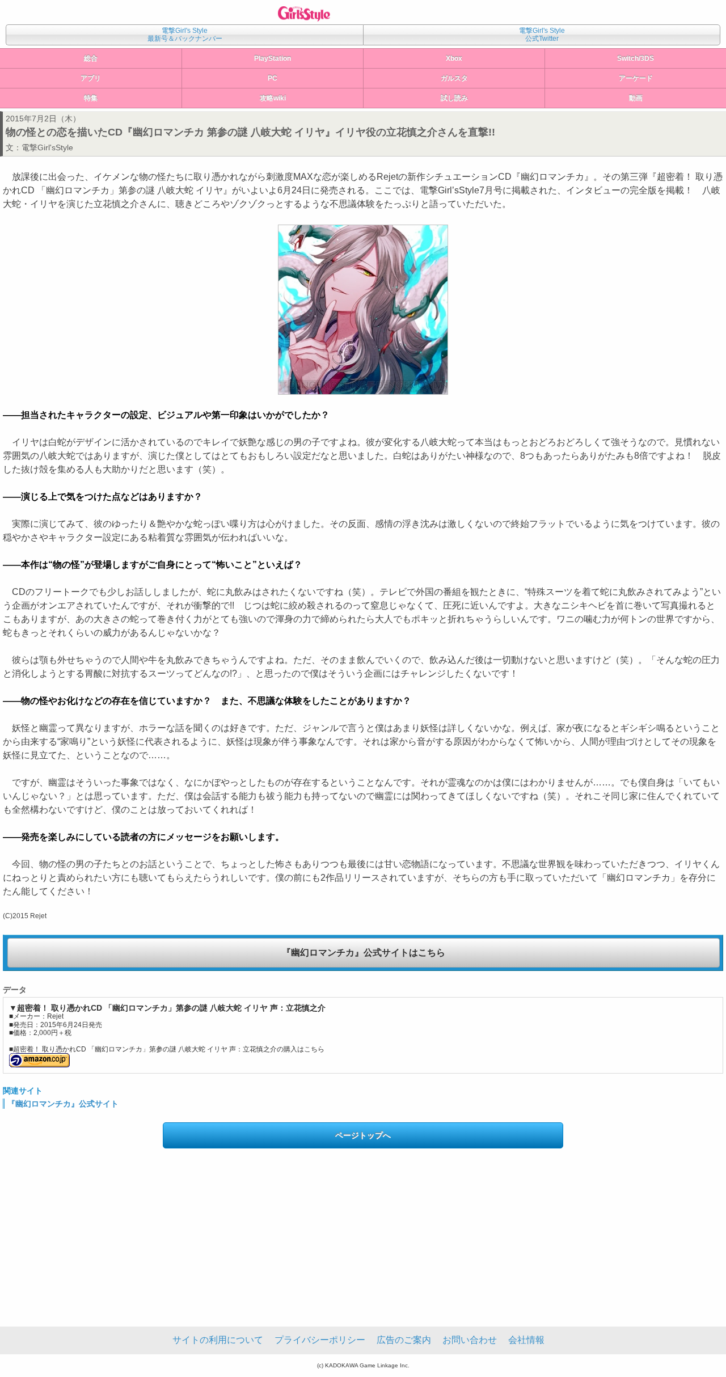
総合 (91, 58)
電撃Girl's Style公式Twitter (542, 35)
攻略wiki (273, 98)
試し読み (454, 98)
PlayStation (272, 58)
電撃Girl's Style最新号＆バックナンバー (184, 35)
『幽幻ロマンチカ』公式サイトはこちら (363, 952)
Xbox (454, 58)
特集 (91, 98)
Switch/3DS (635, 58)
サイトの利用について (217, 1340)
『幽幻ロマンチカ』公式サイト (63, 1103)
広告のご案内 (404, 1340)
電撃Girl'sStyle (47, 147)
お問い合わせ (469, 1340)
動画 (636, 98)
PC (272, 78)
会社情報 (526, 1340)
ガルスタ (454, 78)
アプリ (91, 78)
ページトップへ (363, 1135)
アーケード (636, 78)
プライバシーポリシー (320, 1340)
